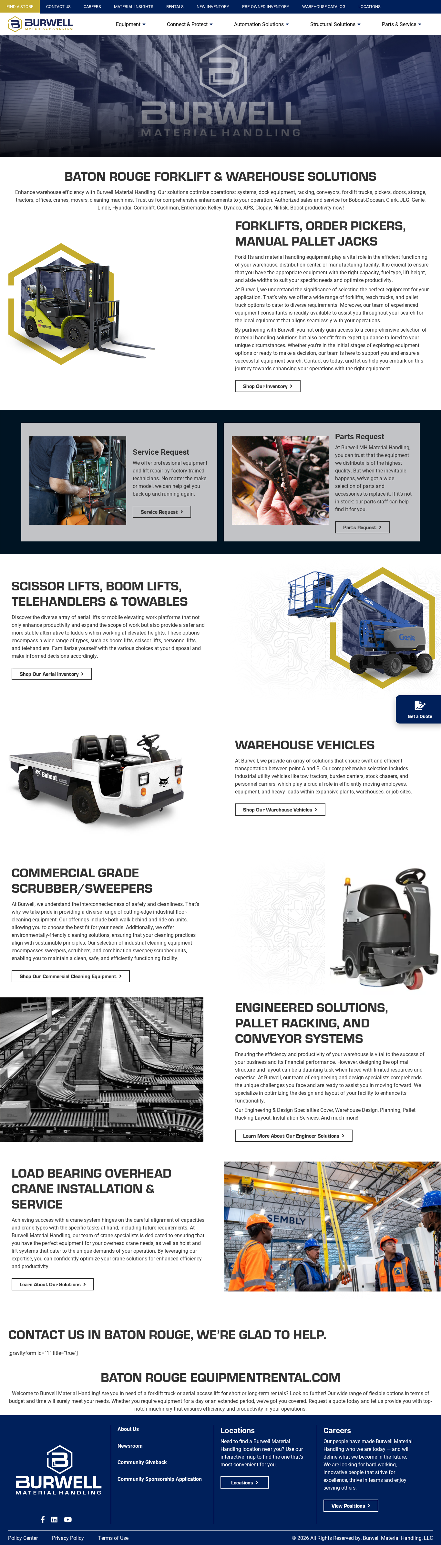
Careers (92, 6)
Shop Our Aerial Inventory (49, 673)
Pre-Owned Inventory (265, 6)
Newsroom (130, 1445)
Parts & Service (399, 24)
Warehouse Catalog (323, 6)
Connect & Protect (187, 24)
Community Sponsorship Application (160, 1478)
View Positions (348, 1505)
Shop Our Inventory (265, 386)
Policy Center (23, 1537)
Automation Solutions (259, 24)
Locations (369, 6)
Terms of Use (113, 1537)
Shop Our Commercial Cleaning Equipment (68, 976)
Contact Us (58, 6)
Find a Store (19, 6)
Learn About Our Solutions (50, 1284)
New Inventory (213, 6)
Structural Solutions (332, 24)
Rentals (175, 6)
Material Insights (133, 6)
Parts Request (359, 527)
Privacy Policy (68, 1537)
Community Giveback (142, 1462)
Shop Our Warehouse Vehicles (277, 809)
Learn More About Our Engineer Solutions (291, 1135)
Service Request (159, 511)
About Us (128, 1428)
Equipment (128, 24)
